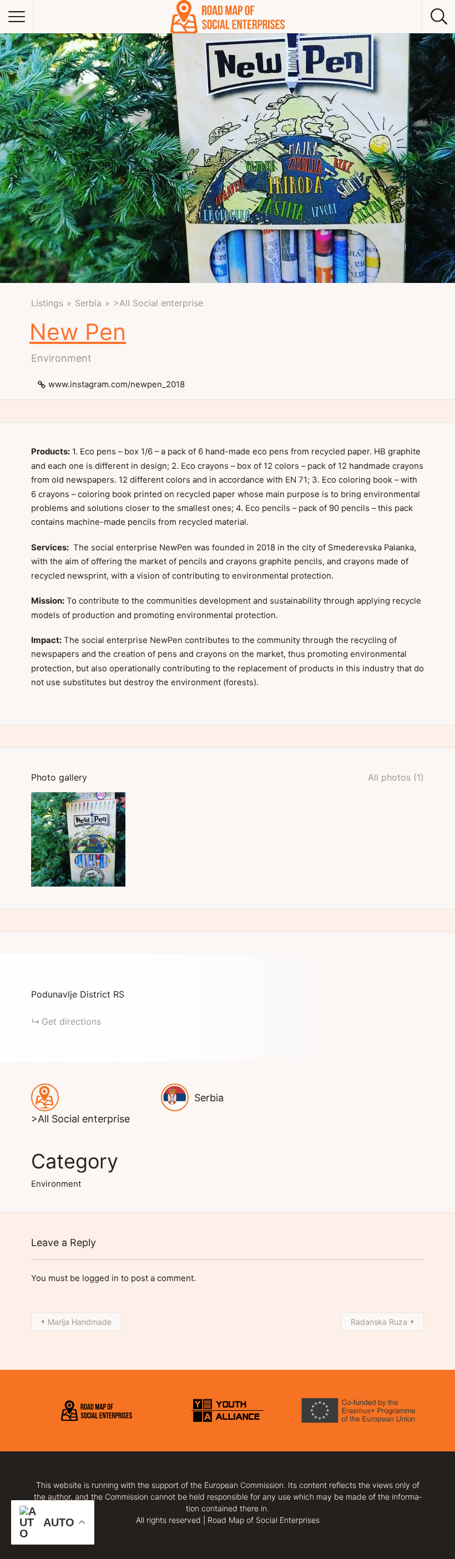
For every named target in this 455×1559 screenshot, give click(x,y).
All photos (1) (396, 777)
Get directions (71, 1021)
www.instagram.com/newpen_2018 (116, 384)
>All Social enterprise (158, 302)
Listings (47, 302)
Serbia (88, 302)
